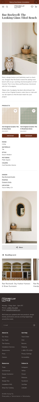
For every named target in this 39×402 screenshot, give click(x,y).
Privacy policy (6, 396)
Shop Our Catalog (8, 388)
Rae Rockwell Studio (8, 177)
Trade (4, 367)
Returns (24, 343)
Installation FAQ (7, 384)
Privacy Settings (27, 354)
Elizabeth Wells (6, 182)
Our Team (5, 340)
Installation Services (8, 347)
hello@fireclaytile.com (13, 310)
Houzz (24, 374)
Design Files (5, 381)
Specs (4, 377)
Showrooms (6, 350)
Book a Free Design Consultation (19, 2)
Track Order (25, 337)
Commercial (6, 371)
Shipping (24, 347)
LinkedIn (24, 388)
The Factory (6, 343)
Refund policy (26, 396)
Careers (4, 357)
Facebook (25, 381)
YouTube (24, 384)
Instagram (25, 367)
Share (21, 247)
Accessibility (25, 357)
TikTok (24, 371)
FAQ (23, 340)
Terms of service (16, 396)
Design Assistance (7, 374)
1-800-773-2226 (12, 308)
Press (3, 354)
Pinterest (24, 377)
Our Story (5, 337)
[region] (19, 2)
